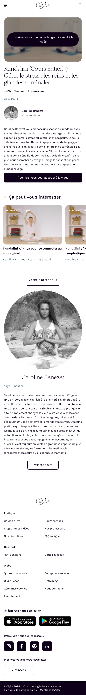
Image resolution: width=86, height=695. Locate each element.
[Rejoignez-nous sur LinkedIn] (47, 646)
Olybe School (12, 581)
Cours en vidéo (54, 521)
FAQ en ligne (52, 536)
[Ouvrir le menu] (7, 5)
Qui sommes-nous (15, 573)
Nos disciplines (13, 536)
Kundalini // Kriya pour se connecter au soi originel (32, 251)
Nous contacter (54, 588)
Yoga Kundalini (31, 115)
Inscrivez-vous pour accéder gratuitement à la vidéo (43, 39)
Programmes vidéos (16, 528)
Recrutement (12, 596)
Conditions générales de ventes (42, 686)
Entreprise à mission (57, 573)
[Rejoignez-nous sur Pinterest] (34, 646)
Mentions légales (50, 689)
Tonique (19, 91)
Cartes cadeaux (54, 554)
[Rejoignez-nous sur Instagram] (9, 646)
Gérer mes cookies (15, 588)
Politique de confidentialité (20, 689)
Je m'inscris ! (19, 670)
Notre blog (51, 581)
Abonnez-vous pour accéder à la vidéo (43, 177)
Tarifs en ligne (12, 554)
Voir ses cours (43, 464)
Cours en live (12, 521)
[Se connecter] (80, 5)
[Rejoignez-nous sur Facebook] (21, 646)
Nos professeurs (55, 528)
